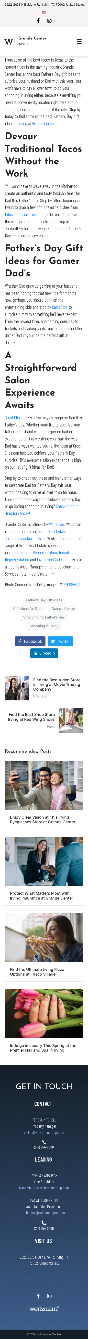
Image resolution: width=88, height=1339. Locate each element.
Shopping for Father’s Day (44, 617)
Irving (22, 123)
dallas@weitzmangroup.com (44, 1132)
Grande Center (32, 38)
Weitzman (56, 524)
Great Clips (13, 417)
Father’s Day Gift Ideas (44, 600)
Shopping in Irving (44, 626)
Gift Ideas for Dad (27, 608)
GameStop (60, 307)
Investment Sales (50, 559)
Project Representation (38, 552)
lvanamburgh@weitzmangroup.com (44, 1187)
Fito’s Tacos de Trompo (23, 214)
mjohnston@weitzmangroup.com (44, 1212)
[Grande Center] (8, 42)
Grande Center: (43, 123)
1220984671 (71, 584)
